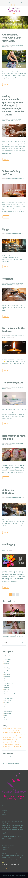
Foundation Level (7, 734)
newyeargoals (15, 739)
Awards (8, 728)
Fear (5, 666)
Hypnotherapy (11, 45)
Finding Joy (8, 544)
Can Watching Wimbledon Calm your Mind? (11, 37)
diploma (16, 732)
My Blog (11, 120)
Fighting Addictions (8, 670)
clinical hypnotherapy (15, 730)
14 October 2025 (10, 337)
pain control (18, 741)
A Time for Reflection (8, 491)
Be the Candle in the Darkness (13, 330)
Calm (4, 730)
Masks (17, 735)
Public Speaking (7, 700)
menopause (5, 737)
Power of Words (6, 743)
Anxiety (5, 657)
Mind (10, 737)
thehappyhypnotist (7, 746)
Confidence (6, 661)
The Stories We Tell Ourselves (10, 618)
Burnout (21, 728)
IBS (4, 681)
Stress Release (9, 284)
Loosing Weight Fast (8, 683)
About (3, 808)
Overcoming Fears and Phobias (11, 694)
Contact (4, 814)
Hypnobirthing (7, 674)
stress (15, 744)
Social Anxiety (8, 659)
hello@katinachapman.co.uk (10, 862)
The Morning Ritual (13, 382)
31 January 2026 (10, 235)
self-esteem (6, 704)
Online (13, 741)
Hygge (6, 229)
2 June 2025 (8, 388)
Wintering (7, 278)
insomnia (12, 735)
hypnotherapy (6, 735)
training (13, 746)
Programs (4, 810)
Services (4, 812)
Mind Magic (18, 119)
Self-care (16, 743)
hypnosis (22, 734)
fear (19, 732)
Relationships (7, 702)
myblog (4, 739)
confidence (5, 732)
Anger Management (8, 655)
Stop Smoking (7, 709)
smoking (5, 744)
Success (19, 744)
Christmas (8, 730)
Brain (12, 728)
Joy (15, 735)
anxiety (4, 728)
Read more (6, 84)
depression (11, 732)
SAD (12, 743)
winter (10, 748)
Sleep (19, 743)
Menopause (6, 685)
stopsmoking (10, 744)
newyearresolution (7, 741)
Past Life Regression (12, 756)
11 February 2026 (10, 180)
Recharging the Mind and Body (14, 437)
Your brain (14, 748)
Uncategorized (7, 718)
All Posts (12, 24)
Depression (6, 663)
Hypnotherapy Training (9, 679)
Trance (5, 715)
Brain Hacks (16, 728)
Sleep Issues (7, 707)
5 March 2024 (9, 550)
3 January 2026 (18, 284)
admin (4, 756)
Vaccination (18, 746)
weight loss (5, 748)
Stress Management (8, 711)
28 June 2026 (9, 46)
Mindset (19, 737)
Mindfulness (18, 45)
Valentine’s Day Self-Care (11, 173)
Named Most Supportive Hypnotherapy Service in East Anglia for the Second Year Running (14, 635)
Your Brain (6, 720)
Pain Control (6, 696)
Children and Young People (13, 763)
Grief (5, 672)
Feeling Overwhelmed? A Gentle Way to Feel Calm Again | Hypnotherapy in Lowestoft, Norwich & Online (13, 105)
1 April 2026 (17, 120)
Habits (18, 734)
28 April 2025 (9, 444)
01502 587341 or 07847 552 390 (11, 864)
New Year (9, 739)
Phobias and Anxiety (8, 698)
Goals (12, 734)
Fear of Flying (7, 668)
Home (7, 24)
